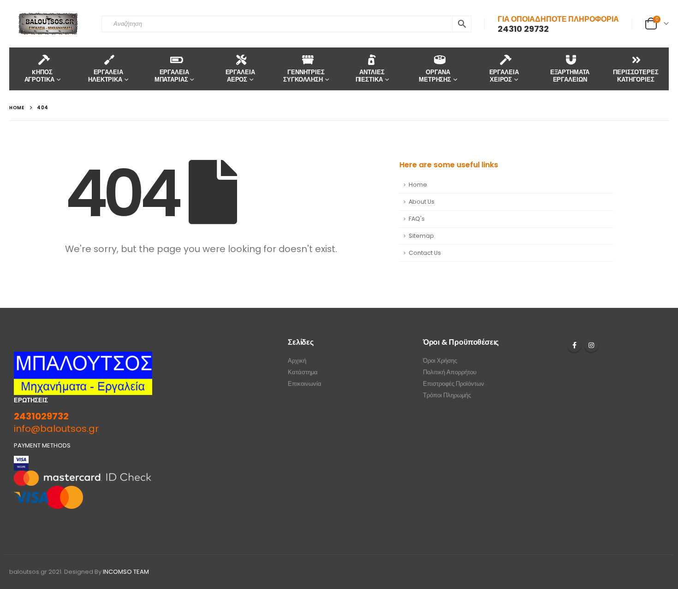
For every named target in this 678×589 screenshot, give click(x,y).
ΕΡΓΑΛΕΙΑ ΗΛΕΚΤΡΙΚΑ (105, 76)
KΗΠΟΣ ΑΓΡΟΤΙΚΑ (39, 76)
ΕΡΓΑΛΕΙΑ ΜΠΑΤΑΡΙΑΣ (172, 76)
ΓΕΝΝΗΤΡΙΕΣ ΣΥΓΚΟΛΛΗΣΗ (304, 76)
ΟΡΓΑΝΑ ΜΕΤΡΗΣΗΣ (435, 76)
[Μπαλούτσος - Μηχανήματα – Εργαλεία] (48, 24)
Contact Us (425, 253)
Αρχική (297, 360)
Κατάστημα (303, 372)
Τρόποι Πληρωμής (447, 395)
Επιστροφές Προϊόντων (453, 383)
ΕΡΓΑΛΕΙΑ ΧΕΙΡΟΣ (504, 76)
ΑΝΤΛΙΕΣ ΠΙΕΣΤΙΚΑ (370, 76)
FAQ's (417, 219)
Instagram (591, 345)
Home (418, 184)
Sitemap (421, 236)
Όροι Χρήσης (440, 360)
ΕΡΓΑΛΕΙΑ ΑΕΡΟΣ (240, 76)
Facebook (574, 345)
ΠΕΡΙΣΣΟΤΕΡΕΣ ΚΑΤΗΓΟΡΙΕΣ (635, 76)
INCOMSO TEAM (126, 571)
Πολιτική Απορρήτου (449, 372)
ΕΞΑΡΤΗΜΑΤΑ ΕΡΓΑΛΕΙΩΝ (570, 76)
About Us (421, 202)
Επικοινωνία (304, 383)
